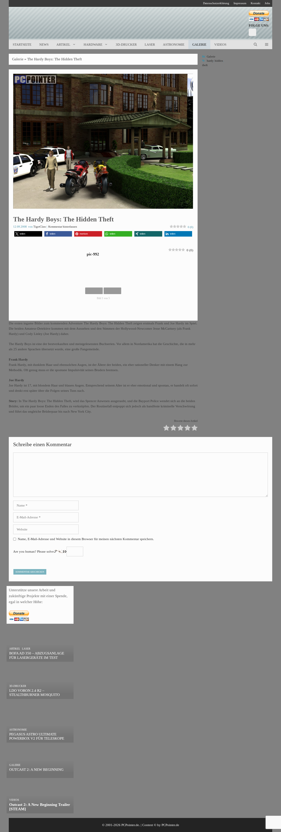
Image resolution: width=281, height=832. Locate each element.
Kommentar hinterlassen (62, 226)
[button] (266, 44)
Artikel (63, 44)
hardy (210, 60)
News (44, 44)
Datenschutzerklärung (216, 3)
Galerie (199, 44)
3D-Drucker (126, 44)
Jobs (267, 3)
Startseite (22, 44)
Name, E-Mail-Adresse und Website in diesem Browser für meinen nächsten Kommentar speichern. (86, 539)
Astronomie (173, 44)
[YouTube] (252, 32)
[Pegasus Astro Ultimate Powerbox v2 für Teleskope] (40, 740)
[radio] (166, 428)
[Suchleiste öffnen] (255, 44)
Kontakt (255, 3)
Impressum (240, 3)
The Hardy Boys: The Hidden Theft (54, 59)
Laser (150, 44)
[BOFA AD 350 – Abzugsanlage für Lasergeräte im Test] (40, 659)
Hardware (93, 44)
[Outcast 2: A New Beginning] (40, 775)
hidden (219, 60)
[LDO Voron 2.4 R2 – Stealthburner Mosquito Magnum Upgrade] (40, 696)
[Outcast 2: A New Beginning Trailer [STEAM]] (40, 810)
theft (205, 65)
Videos (220, 44)
